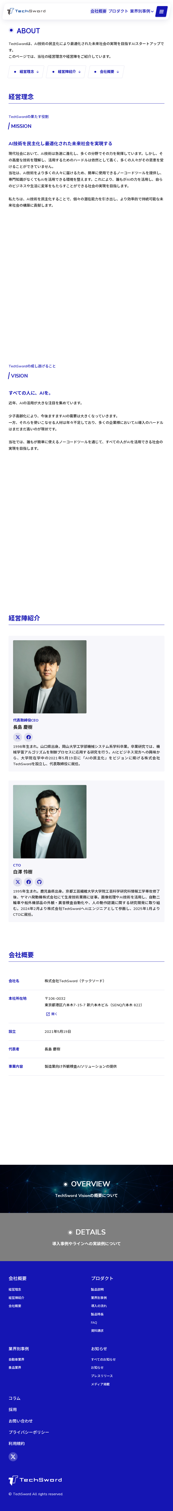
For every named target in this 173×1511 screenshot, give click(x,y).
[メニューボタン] (161, 11)
